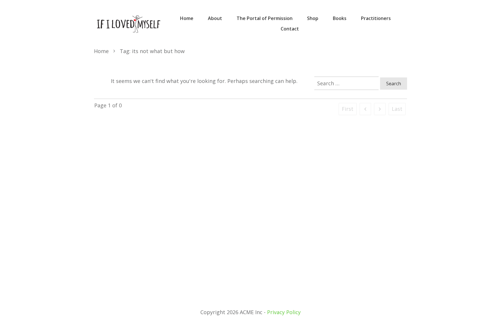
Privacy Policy (284, 312)
